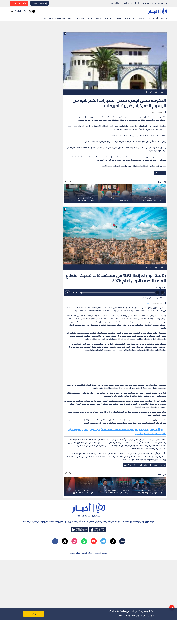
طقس (118, 18)
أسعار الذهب (152, 18)
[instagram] (74, 541)
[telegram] (103, 541)
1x (73, 293)
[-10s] (157, 293)
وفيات (43, 18)
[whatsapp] (84, 541)
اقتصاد (98, 18)
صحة (135, 18)
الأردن (141, 18)
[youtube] (94, 541)
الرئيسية (163, 18)
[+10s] (162, 293)
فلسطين (127, 18)
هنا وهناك (81, 18)
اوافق (33, 614)
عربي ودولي (108, 18)
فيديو (50, 18)
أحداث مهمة (60, 18)
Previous (70, 181)
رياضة (90, 18)
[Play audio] (67, 292)
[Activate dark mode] (32, 11)
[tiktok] (113, 541)
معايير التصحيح (75, 553)
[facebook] (55, 541)
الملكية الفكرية (87, 553)
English (18, 11)
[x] (65, 541)
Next (66, 181)
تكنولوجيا (71, 18)
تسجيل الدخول (38, 3)
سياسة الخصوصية (125, 615)
